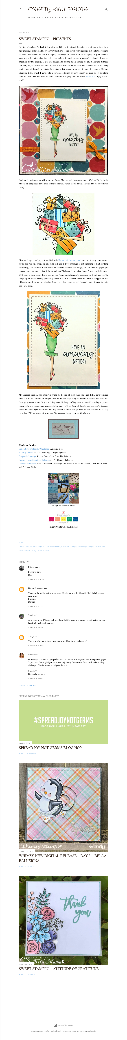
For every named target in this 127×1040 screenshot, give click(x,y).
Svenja (31, 636)
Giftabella (90, 76)
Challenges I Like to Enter (55, 17)
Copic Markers (30, 546)
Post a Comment (27, 685)
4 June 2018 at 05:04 (36, 627)
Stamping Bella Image (78, 546)
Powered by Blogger (66, 1025)
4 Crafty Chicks (26, 452)
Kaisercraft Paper (56, 546)
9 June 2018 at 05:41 (36, 678)
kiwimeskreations (35, 588)
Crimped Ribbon (43, 546)
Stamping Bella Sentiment (97, 546)
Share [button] (21, 542)
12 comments (30, 974)
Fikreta (31, 567)
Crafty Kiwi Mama (58, 9)
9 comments (29, 866)
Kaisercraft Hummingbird (69, 260)
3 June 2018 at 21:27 (36, 606)
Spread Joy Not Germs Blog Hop (50, 747)
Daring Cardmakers (27, 463)
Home (32, 17)
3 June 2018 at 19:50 (36, 579)
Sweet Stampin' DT (26, 550)
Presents (66, 546)
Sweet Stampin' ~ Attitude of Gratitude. (59, 968)
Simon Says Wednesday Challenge (34, 448)
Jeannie (31, 654)
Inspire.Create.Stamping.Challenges (34, 459)
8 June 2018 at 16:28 (36, 645)
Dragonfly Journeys (27, 456)
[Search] (106, 9)
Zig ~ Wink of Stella (41, 550)
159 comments (30, 753)
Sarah (30, 615)
